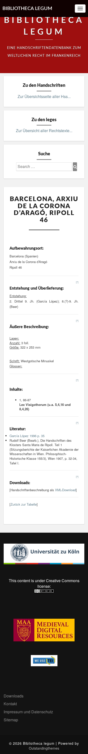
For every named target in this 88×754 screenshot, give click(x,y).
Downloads (13, 696)
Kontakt (10, 703)
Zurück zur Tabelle (24, 504)
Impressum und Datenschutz (28, 712)
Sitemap (11, 720)
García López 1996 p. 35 (27, 435)
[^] (77, 282)
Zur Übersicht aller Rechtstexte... (44, 130)
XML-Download (65, 490)
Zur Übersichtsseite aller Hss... (44, 96)
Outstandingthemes (44, 748)
